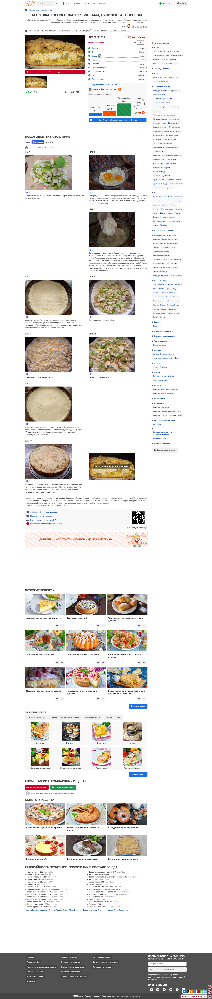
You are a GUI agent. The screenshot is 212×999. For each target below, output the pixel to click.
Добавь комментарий (65, 30)
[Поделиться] (210, 992)
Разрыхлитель (98, 79)
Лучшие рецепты (69, 957)
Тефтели (156, 309)
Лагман (155, 317)
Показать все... (138, 774)
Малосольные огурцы (161, 131)
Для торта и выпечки (163, 331)
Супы (156, 74)
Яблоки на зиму (173, 123)
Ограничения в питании (164, 420)
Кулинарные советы (70, 962)
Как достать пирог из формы (123, 859)
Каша (155, 285)
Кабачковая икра (159, 107)
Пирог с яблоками (162, 443)
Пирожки (171, 201)
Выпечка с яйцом (92, 717)
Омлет (168, 297)
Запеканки (178, 285)
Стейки (160, 289)
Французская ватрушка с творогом (44, 618)
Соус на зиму (172, 159)
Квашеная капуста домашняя (163, 188)
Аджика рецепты (159, 180)
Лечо (168, 103)
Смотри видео (55, 72)
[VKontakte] (184, 991)
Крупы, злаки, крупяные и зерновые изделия (164, 433)
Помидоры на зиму (160, 91)
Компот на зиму (174, 119)
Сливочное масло (99, 71)
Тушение (156, 247)
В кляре (163, 317)
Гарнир (157, 322)
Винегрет (156, 59)
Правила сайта (33, 962)
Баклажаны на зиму (160, 127)
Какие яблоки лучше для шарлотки (44, 828)
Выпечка (158, 193)
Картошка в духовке (168, 247)
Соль (94, 75)
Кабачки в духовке (159, 259)
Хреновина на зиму (173, 180)
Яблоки (95, 48)
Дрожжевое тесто (159, 345)
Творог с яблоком (132, 768)
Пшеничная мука (99, 68)
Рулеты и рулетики (167, 354)
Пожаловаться (33, 30)
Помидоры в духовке (160, 276)
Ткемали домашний (160, 380)
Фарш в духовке (159, 267)
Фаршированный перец (161, 255)
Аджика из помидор (160, 184)
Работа (94, 3)
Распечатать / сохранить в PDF (43, 520)
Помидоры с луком (160, 411)
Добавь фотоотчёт (38, 787)
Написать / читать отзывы (41, 516)
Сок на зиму (157, 111)
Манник (155, 225)
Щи (177, 77)
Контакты (31, 981)
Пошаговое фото (83, 30)
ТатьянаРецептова (139, 26)
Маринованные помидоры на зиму (165, 147)
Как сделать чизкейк (36, 859)
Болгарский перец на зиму (162, 99)
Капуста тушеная (159, 313)
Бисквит (156, 213)
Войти (183, 3)
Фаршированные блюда (169, 243)
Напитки (157, 385)
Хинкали (156, 293)
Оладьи (178, 201)
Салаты (157, 47)
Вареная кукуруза (159, 438)
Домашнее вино (158, 389)
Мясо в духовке (172, 267)
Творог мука (101, 768)
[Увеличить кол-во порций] (146, 40)
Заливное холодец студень (163, 358)
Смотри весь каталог (166, 450)
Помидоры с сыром (160, 415)
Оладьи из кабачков (167, 217)
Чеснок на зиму (158, 135)
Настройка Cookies (35, 976)
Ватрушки (101, 743)
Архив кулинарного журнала (74, 976)
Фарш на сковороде (160, 271)
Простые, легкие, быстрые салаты (165, 63)
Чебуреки (169, 301)
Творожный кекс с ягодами (40, 654)
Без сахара (157, 424)
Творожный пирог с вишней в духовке (82, 692)
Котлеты (161, 285)
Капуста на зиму (172, 135)
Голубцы (168, 289)
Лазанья (156, 305)
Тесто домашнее (161, 341)
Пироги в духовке (166, 209)
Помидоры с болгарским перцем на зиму (168, 155)
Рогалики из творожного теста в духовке (124, 655)
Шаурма (156, 354)
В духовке (156, 239)
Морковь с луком (174, 411)
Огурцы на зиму (174, 91)
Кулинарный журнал (70, 972)
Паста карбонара (172, 305)
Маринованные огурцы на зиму (164, 115)
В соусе (156, 243)
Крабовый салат (159, 55)
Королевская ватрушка (70, 768)
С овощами (159, 403)
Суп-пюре (156, 81)
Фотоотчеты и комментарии (105, 962)
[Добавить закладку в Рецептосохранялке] (78, 92)
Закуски (157, 350)
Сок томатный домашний (162, 176)
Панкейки (163, 225)
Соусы (157, 372)
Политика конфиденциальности (41, 967)
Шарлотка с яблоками (161, 205)
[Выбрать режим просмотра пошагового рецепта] (28, 192)
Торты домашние (161, 69)
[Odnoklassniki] (191, 991)
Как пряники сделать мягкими (82, 859)
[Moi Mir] (194, 991)
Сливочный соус (167, 376)
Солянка (164, 81)
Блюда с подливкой (168, 309)
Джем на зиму (175, 131)
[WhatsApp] (201, 991)
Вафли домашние (159, 221)
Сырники (173, 205)
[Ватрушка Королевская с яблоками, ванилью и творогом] (36, 82)
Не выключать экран (137, 37)
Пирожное (163, 367)
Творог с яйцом (113, 717)
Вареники (176, 297)
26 (82, 92)
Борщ (155, 77)
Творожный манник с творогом (83, 654)
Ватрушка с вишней (77, 618)
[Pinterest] (198, 991)
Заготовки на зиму (162, 87)
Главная (30, 957)
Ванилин (95, 64)
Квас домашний (172, 389)
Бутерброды (159, 398)
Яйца (94, 60)
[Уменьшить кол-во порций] (146, 44)
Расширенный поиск (102, 957)
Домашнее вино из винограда (163, 393)
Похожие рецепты (48, 30)
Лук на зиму (157, 139)
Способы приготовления (165, 235)
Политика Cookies (35, 972)
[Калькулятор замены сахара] (99, 55)
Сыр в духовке (171, 263)
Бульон (171, 77)
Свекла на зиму (158, 151)
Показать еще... (138, 706)
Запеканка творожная (168, 293)
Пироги (155, 197)
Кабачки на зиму (173, 107)
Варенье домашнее (160, 119)
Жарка (164, 239)
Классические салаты (174, 55)
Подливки (156, 376)
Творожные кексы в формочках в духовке (125, 619)
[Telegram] (205, 991)
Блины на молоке (166, 213)
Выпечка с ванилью (36, 717)
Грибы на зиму (158, 163)
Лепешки (178, 213)
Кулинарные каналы (102, 967)
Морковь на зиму (169, 139)
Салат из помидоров (168, 59)
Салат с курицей (173, 51)
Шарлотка (163, 197)
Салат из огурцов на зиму (162, 143)
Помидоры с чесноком (161, 407)
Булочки (156, 209)
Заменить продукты (96, 42)
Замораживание (158, 263)
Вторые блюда (160, 281)
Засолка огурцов (159, 159)
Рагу (174, 289)
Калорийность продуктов (119, 30)
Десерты (158, 363)
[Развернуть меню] (210, 997)
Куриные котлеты (173, 313)
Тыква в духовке (176, 276)
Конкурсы (103, 3)
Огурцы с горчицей (176, 184)
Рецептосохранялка (73, 3)
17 (31, 92)
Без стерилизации (159, 123)
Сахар (94, 56)
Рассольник (162, 77)
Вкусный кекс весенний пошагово (43, 691)
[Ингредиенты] (210, 987)
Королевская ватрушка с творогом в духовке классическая (126, 692)
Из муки (132, 743)
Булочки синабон (173, 221)
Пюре (155, 326)
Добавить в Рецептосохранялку (43, 512)
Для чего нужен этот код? (136, 528)
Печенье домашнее (175, 197)
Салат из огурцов (159, 51)
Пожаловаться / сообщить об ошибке (46, 524)
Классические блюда (163, 230)
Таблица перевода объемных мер (103, 85)
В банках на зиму (159, 95)
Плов (154, 289)
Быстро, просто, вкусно (164, 336)
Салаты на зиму (159, 103)
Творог (95, 52)
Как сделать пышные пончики (123, 828)
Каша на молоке (159, 297)
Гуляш (177, 301)
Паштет (177, 358)
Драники (156, 217)
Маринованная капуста (161, 168)
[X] (187, 991)
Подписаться (168, 969)
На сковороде (173, 239)
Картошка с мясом (175, 415)
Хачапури (178, 209)
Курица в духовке (174, 259)
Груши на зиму (170, 163)
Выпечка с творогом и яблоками (65, 717)
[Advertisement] (168, 23)
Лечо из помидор (159, 172)
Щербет (155, 367)
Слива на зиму (174, 127)
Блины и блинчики (159, 201)
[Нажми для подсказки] (119, 89)
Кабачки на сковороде (161, 251)
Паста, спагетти (158, 301)
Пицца (162, 305)
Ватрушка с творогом (40, 768)
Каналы (86, 3)
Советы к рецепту (100, 30)
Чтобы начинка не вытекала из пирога (83, 829)
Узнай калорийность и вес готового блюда (118, 120)
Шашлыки (169, 285)
